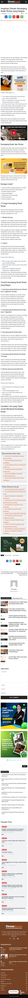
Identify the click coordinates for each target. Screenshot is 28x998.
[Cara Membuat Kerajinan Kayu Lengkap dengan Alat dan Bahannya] (3, 950)
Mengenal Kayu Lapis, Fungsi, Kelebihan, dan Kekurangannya (12, 808)
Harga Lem (3, 605)
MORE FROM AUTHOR (17, 598)
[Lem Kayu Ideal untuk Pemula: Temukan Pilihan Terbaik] (4, 644)
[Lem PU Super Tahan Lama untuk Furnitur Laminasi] (4, 659)
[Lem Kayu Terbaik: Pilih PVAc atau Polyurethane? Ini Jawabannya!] (4, 632)
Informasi (3, 612)
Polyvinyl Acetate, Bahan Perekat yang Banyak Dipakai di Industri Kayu (14, 784)
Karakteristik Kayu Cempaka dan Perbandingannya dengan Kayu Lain (20, 573)
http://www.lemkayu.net (14, 591)
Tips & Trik (3, 977)
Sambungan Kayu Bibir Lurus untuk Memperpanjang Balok (13, 788)
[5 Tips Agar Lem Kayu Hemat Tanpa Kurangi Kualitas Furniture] (4, 610)
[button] (26, 2)
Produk (2, 987)
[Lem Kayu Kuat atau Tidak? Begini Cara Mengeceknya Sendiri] (4, 603)
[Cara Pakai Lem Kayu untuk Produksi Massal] (4, 651)
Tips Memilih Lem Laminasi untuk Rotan (15, 528)
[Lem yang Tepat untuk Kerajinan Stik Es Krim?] (3, 963)
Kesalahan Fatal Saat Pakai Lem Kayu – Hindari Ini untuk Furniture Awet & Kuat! (17, 638)
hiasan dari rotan (8, 555)
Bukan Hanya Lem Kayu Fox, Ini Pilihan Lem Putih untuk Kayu (14, 779)
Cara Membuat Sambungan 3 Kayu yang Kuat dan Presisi (13, 813)
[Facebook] (10, 938)
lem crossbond (16, 555)
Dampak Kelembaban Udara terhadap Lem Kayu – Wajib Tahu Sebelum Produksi (17, 624)
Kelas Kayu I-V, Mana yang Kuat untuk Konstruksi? (13, 804)
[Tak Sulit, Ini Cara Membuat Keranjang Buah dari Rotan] (4, 956)
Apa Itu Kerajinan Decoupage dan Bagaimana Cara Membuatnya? (13, 800)
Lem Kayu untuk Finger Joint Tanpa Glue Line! (14, 104)
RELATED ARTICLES (6, 598)
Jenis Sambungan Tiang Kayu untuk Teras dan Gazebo (14, 797)
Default (2, 981)
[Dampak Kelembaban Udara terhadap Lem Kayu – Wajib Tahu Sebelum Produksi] (4, 624)
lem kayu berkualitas (3, 626)
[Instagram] (14, 938)
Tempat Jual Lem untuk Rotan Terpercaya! (15, 513)
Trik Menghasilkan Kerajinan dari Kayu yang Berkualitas (7, 572)
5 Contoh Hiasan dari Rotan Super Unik (15, 489)
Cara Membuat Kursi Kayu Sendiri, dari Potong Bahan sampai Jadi (14, 775)
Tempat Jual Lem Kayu (6, 983)
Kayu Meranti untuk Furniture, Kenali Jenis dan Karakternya (12, 793)
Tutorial (2, 990)
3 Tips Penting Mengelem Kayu (10, 390)
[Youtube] (17, 938)
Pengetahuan (4, 975)
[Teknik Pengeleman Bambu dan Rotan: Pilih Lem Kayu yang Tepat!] (4, 617)
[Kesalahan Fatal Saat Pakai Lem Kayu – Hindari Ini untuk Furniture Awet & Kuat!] (4, 638)
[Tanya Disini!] (22, 992)
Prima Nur (4, 13)
